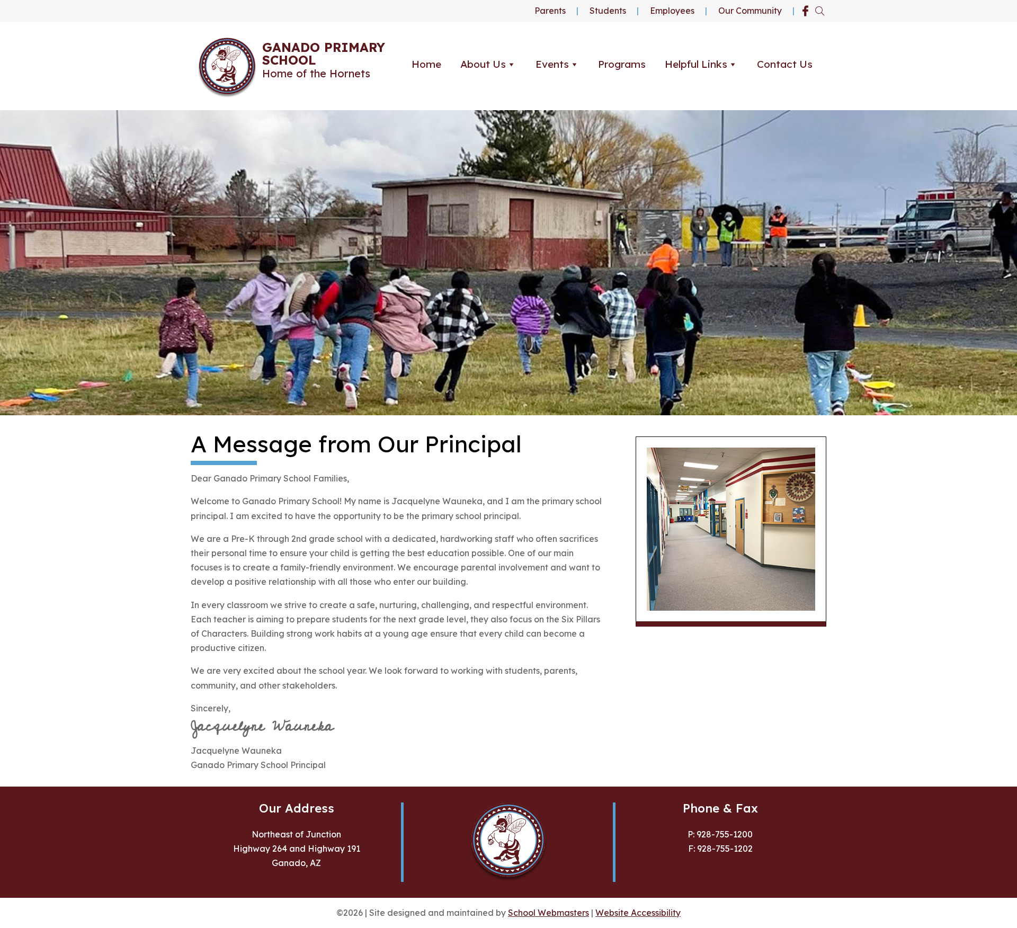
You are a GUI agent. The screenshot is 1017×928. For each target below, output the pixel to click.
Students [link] (608, 10)
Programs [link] (622, 64)
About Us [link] (483, 64)
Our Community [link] (750, 10)
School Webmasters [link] (548, 912)
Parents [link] (550, 10)
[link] (805, 10)
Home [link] (426, 64)
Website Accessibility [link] (638, 912)
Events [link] (552, 64)
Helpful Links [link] (696, 64)
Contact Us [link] (785, 64)
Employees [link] (672, 10)
